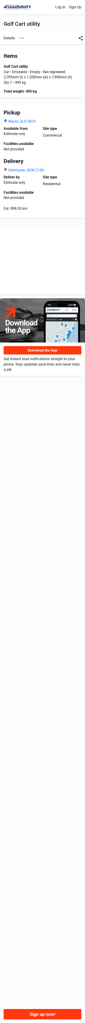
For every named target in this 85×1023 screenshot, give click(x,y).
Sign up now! (42, 1014)
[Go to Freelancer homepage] (19, 7)
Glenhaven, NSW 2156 (26, 170)
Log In (60, 7)
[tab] (9, 38)
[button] (21, 38)
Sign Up (75, 7)
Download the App (42, 350)
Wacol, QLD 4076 (22, 121)
